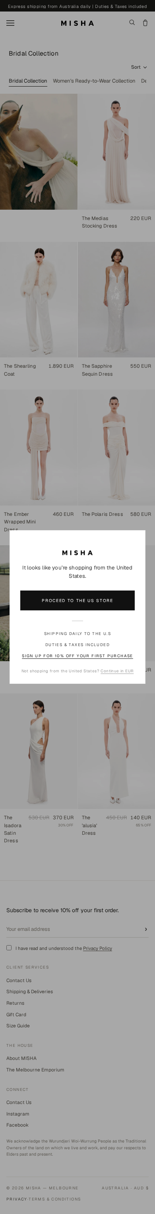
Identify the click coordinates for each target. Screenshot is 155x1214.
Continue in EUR (117, 671)
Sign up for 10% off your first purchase (77, 655)
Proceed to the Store (77, 600)
